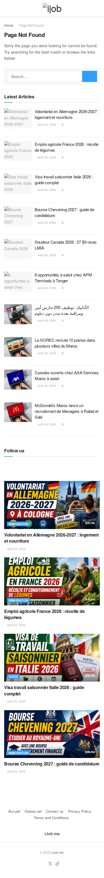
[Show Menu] (6, 8)
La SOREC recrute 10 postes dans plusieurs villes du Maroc (65, 343)
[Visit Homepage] (52, 8)
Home (8, 25)
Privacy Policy (79, 811)
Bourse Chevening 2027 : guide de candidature (51, 763)
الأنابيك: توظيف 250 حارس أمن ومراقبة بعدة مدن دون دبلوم (62, 310)
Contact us (55, 811)
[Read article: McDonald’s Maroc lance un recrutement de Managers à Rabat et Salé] (18, 412)
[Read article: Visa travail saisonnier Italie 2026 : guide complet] (18, 184)
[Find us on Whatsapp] (25, 465)
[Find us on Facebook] (34, 465)
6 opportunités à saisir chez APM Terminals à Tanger (63, 277)
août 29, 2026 (46, 124)
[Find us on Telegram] (6, 465)
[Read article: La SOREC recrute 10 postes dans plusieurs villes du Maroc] (18, 347)
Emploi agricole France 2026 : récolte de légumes (44, 614)
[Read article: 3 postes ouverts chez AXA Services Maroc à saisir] (18, 380)
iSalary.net (33, 811)
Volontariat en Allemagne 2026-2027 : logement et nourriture (67, 114)
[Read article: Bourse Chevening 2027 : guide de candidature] (18, 216)
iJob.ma (52, 833)
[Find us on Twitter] (50, 864)
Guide (13, 677)
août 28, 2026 (46, 288)
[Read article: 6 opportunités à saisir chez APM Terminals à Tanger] (18, 282)
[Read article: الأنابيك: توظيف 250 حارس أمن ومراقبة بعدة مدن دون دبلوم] (18, 314)
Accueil (14, 811)
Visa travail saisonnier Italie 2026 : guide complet (44, 690)
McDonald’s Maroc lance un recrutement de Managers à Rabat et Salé (66, 411)
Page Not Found (31, 25)
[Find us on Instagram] (15, 465)
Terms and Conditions (51, 817)
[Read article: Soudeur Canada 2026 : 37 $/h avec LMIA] (18, 249)
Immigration (18, 524)
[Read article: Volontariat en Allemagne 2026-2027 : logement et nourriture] (18, 118)
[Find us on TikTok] (57, 864)
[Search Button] (97, 8)
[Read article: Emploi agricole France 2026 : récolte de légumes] (18, 151)
